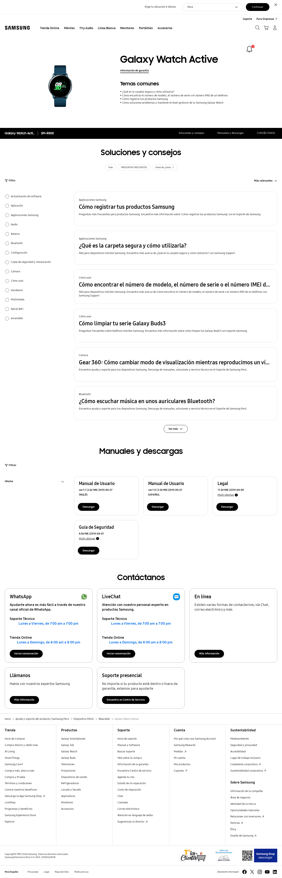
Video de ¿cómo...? (164, 167)
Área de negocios (240, 797)
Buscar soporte (126, 751)
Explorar (10, 821)
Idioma (9, 482)
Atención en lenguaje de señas (135, 815)
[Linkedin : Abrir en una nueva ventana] (275, 872)
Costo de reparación (129, 789)
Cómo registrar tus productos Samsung (145, 99)
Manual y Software (128, 745)
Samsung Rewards (185, 745)
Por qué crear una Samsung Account (195, 738)
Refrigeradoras (70, 783)
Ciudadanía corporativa (244, 764)
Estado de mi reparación (131, 783)
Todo (110, 167)
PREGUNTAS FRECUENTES (134, 167)
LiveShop (10, 802)
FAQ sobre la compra (129, 758)
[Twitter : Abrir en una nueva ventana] (252, 872)
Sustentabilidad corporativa (247, 770)
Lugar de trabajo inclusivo (245, 758)
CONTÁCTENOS (266, 133)
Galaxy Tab (67, 745)
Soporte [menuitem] (247, 19)
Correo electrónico (128, 809)
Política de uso (81, 871)
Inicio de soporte (127, 738)
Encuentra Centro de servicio (134, 770)
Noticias (235, 823)
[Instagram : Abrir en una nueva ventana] (259, 872)
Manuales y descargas (230, 133)
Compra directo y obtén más (21, 745)
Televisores (68, 764)
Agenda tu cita (125, 777)
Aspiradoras (68, 796)
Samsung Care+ (14, 764)
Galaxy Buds (68, 758)
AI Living (10, 751)
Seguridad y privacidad (243, 745)
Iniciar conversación (26, 653)
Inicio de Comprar (15, 738)
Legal (46, 871)
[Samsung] (17, 28)
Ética (233, 829)
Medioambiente (239, 738)
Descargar (89, 507)
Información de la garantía (132, 764)
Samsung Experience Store (20, 815)
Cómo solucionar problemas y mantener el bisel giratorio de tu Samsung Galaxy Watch (172, 102)
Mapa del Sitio (62, 871)
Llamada (122, 802)
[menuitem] (50, 28)
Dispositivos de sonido (74, 777)
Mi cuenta (179, 758)
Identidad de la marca (243, 804)
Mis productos (182, 764)
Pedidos (179, 751)
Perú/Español (11, 871)
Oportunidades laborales (244, 810)
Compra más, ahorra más (19, 770)
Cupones (179, 770)
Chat (120, 796)
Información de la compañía (246, 791)
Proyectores (68, 770)
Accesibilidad (238, 751)
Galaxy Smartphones (73, 738)
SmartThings (12, 758)
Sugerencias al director (131, 821)
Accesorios (67, 809)
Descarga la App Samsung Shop (23, 796)
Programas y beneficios (18, 809)
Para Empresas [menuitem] (265, 19)
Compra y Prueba (15, 777)
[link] (249, 49)
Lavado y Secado (71, 789)
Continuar (257, 7)
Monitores (67, 802)
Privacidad (33, 871)
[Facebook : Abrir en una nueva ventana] (244, 872)
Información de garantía (134, 70)
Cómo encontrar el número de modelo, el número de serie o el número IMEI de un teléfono (174, 95)
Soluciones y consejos (191, 133)
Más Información (209, 653)
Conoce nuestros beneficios (21, 789)
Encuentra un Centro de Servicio (126, 699)
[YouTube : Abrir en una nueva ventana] (267, 872)
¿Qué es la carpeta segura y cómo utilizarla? (148, 91)
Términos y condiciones (18, 783)
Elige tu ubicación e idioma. (160, 6)
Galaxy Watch (69, 751)
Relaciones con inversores (246, 816)
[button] (175, 209)
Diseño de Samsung (242, 835)
